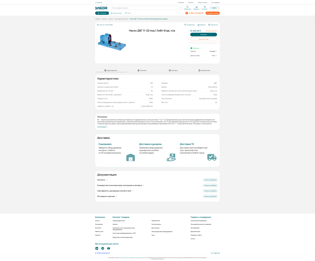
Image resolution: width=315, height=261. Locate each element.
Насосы (110, 19)
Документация (195, 231)
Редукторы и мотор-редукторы (123, 237)
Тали (153, 235)
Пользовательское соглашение (201, 224)
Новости (98, 235)
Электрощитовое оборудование (162, 231)
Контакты (190, 2)
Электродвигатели (119, 220)
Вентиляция (155, 228)
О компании (181, 2)
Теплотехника (156, 224)
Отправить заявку (213, 13)
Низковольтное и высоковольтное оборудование (124, 228)
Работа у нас (99, 231)
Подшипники (156, 220)
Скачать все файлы (210, 180)
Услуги (97, 220)
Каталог (104, 19)
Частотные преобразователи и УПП (124, 233)
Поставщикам (195, 228)
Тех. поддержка (215, 2)
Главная (97, 19)
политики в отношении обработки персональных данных (132, 257)
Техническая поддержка (199, 220)
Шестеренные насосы (121, 19)
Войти (214, 8)
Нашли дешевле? (212, 31)
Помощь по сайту (202, 2)
